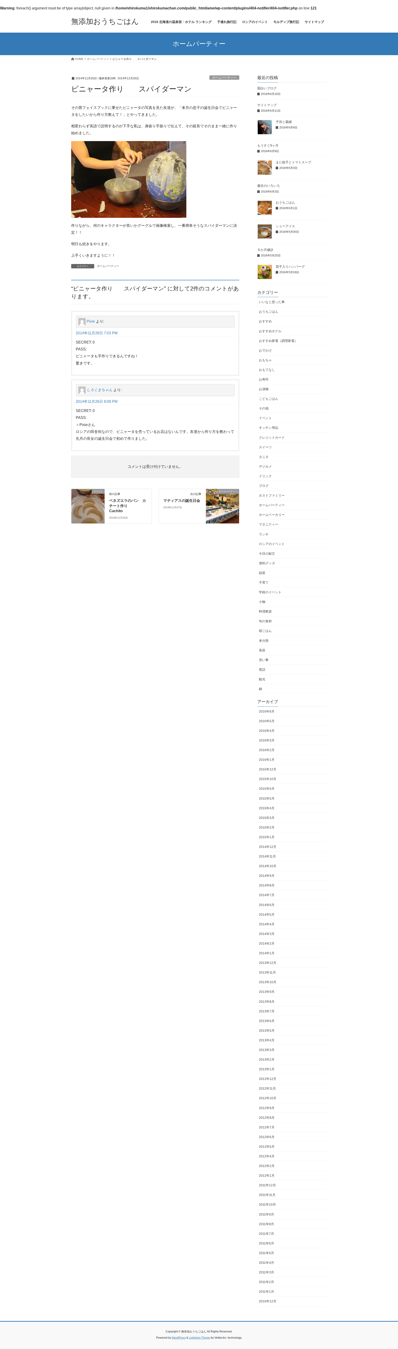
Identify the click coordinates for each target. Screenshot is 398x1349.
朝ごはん (265, 631)
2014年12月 (267, 847)
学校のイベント (270, 592)
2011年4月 (266, 1262)
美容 (262, 650)
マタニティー (268, 524)
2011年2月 (266, 1282)
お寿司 (264, 379)
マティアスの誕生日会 (181, 501)
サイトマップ (267, 105)
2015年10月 (267, 779)
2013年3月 (267, 1050)
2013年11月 (267, 972)
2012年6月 (267, 1137)
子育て (264, 582)
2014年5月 (267, 914)
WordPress (179, 1337)
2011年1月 (266, 1291)
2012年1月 (267, 1175)
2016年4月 (267, 731)
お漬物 (264, 389)
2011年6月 (266, 1243)
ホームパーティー (224, 77)
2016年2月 (267, 750)
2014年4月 (267, 924)
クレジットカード (272, 437)
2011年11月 (267, 1195)
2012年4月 (267, 1156)
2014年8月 (267, 885)
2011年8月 (266, 1224)
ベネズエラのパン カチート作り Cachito (127, 506)
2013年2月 (267, 1059)
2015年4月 (267, 808)
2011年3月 (266, 1272)
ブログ (264, 486)
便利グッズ (267, 563)
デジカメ (265, 466)
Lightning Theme (199, 1337)
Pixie (91, 321)
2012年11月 (267, 1088)
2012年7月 (267, 1127)
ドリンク (265, 476)
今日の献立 (267, 553)
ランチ (264, 534)
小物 (262, 602)
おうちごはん (285, 202)
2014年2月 (267, 943)
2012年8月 (267, 1117)
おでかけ (265, 350)
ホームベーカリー (272, 515)
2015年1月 (267, 837)
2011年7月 (266, 1233)
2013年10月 (267, 982)
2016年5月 (267, 721)
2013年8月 (267, 1001)
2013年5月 (267, 1030)
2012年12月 (267, 1079)
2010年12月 (267, 1301)
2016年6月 (267, 711)
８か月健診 (265, 250)
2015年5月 (267, 798)
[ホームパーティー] (222, 506)
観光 (262, 679)
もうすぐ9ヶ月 (267, 145)
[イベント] (88, 506)
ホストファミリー (272, 495)
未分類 (264, 640)
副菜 (262, 573)
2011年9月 (266, 1214)
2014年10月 (267, 866)
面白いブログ (267, 88)
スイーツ (265, 447)
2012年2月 (267, 1166)
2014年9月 (267, 876)
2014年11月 (267, 856)
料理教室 (265, 611)
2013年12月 (267, 963)
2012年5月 (267, 1146)
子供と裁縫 (284, 122)
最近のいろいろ (268, 185)
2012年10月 (267, 1098)
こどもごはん (268, 398)
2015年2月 (267, 827)
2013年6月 (267, 1021)
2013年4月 (267, 1040)
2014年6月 (267, 905)
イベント (265, 418)
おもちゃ (265, 360)
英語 (262, 669)
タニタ (264, 457)
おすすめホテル (270, 331)
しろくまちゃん (99, 390)
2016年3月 (267, 740)
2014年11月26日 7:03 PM (96, 333)
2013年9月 (267, 992)
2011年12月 (267, 1185)
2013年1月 (267, 1069)
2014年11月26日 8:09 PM (96, 401)
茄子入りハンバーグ (290, 266)
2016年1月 (267, 759)
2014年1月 (267, 953)
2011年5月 (266, 1253)
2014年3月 (267, 934)
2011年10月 (267, 1204)
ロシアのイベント (272, 544)
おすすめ (265, 321)
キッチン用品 (268, 427)
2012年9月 (267, 1108)
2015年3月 (267, 818)
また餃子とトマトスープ (293, 162)
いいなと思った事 (272, 302)
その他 (264, 408)
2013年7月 (267, 1011)
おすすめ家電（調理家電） (278, 341)
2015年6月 (267, 788)
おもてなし (267, 370)
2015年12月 (267, 769)
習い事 (264, 660)
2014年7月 (267, 895)
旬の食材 (265, 621)
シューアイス (285, 226)
